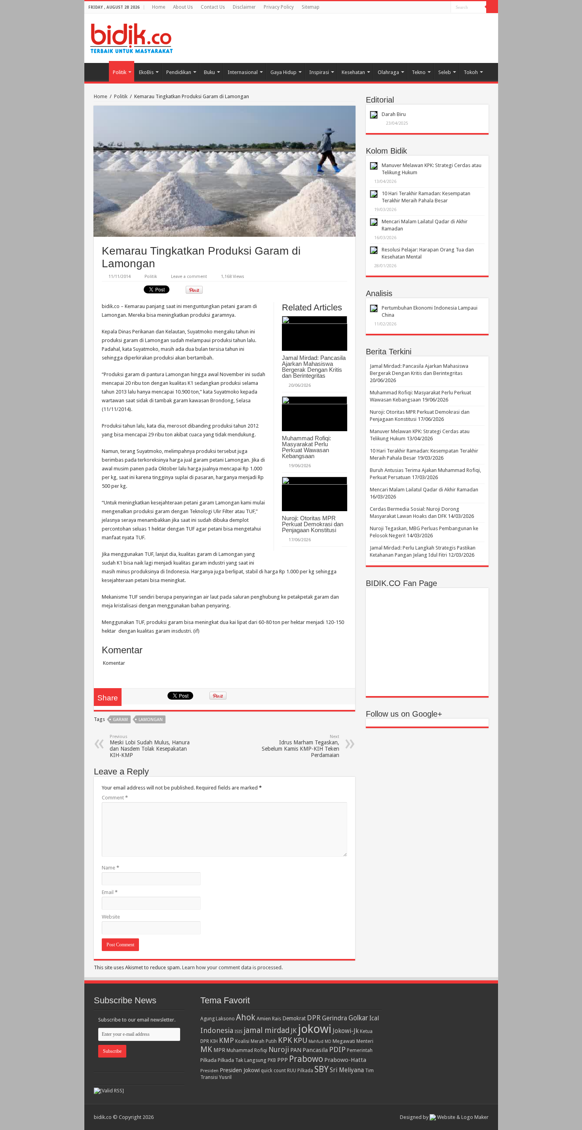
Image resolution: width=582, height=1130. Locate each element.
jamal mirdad (266, 1030)
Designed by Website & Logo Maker (444, 1117)
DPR (314, 1018)
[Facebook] (445, 7)
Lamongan (151, 719)
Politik (119, 72)
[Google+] (437, 7)
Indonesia (216, 1030)
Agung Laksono (217, 1019)
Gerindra (334, 1018)
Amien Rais (269, 1019)
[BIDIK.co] (131, 36)
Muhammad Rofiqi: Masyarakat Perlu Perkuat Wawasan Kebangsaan (306, 447)
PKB (272, 1060)
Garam (120, 719)
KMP (226, 1040)
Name (110, 868)
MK (206, 1049)
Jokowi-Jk (346, 1031)
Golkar (358, 1018)
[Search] (492, 7)
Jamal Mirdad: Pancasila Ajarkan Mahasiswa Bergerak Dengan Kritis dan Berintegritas (314, 366)
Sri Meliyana (347, 1070)
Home (158, 7)
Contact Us (213, 7)
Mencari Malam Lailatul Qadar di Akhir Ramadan (424, 490)
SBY (321, 1069)
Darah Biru (394, 114)
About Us (183, 7)
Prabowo (306, 1059)
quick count (273, 1070)
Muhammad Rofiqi (246, 1050)
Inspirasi (319, 72)
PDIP (337, 1049)
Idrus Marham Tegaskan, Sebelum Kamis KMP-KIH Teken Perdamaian (300, 746)
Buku (209, 72)
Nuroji (278, 1049)
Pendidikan (178, 72)
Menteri (364, 1041)
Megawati (344, 1041)
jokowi (314, 1029)
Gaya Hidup (283, 72)
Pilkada (208, 1060)
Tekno (419, 72)
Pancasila (315, 1050)
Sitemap (311, 7)
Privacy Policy (279, 7)
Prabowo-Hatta (345, 1059)
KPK (285, 1040)
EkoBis (146, 72)
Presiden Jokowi (240, 1070)
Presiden (209, 1070)
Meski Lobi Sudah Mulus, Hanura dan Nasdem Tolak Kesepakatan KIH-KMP (150, 746)
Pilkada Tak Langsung (242, 1060)
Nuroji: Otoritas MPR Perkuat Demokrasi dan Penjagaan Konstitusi (312, 524)
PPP (282, 1059)
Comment (115, 798)
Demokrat (294, 1018)
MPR (219, 1050)
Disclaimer (244, 7)
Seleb (444, 72)
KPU (300, 1040)
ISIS (238, 1031)
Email (110, 892)
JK (294, 1031)
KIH (214, 1041)
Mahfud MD (319, 1041)
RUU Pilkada (300, 1070)
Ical (374, 1018)
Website (111, 917)
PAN (295, 1050)
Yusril (225, 1077)
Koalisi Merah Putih (256, 1041)
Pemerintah (360, 1050)
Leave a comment (189, 276)
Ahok (245, 1017)
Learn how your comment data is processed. (232, 967)
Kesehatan (353, 72)
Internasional (243, 72)
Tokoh (471, 72)
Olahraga (388, 72)
